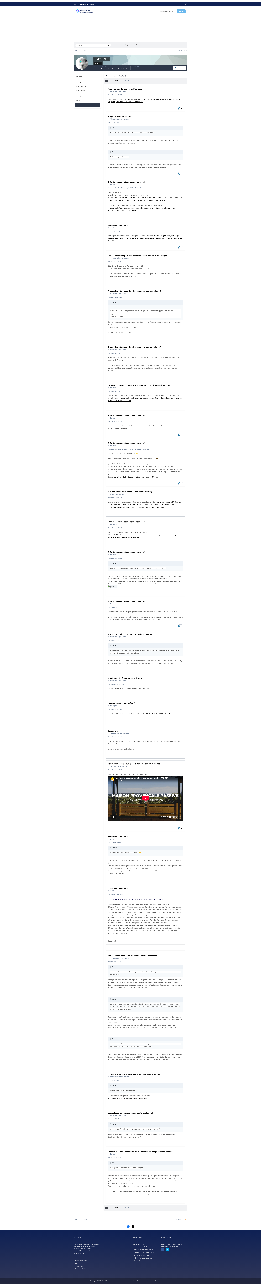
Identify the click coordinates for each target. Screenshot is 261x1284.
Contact (77, 1263)
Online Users (136, 45)
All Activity (125, 45)
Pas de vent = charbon (118, 225)
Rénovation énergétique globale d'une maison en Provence (134, 764)
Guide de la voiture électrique (142, 1258)
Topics (78, 100)
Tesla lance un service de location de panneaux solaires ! (133, 956)
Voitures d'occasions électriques (143, 1252)
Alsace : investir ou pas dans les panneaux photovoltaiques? (134, 291)
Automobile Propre (139, 1244)
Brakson (167, 1281)
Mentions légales (80, 1269)
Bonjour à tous (114, 731)
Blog (75, 4)
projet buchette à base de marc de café (125, 678)
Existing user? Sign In (166, 11)
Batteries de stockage (117, 494)
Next (116, 81)
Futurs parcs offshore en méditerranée (125, 89)
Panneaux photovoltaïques (119, 258)
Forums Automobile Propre (142, 1255)
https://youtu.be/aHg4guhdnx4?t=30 (157, 713)
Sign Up (181, 11)
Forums (91, 4)
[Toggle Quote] (111, 128)
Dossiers (83, 4)
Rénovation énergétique (118, 766)
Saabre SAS (145, 1281)
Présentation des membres (119, 119)
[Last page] (120, 81)
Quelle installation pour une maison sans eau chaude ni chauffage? (137, 256)
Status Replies (80, 90)
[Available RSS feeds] (185, 1219)
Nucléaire (113, 184)
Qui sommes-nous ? (81, 1260)
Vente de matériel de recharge (143, 1249)
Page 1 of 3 (128, 81)
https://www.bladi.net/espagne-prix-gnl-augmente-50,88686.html (137, 477)
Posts (78, 105)
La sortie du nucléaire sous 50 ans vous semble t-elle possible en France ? (141, 385)
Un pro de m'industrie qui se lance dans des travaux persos (134, 1074)
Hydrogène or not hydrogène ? (121, 703)
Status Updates (99, 45)
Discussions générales (117, 91)
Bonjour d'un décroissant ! (119, 116)
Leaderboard (147, 45)
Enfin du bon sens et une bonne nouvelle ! (126, 182)
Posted (115, 95)
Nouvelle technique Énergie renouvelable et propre (130, 634)
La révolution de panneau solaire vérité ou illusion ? (130, 1113)
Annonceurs (79, 1266)
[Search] (109, 45)
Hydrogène (113, 706)
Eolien (111, 228)
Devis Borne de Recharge (141, 1247)
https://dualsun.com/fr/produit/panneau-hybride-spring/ (127, 1098)
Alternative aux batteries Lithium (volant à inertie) (130, 492)
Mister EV (136, 1261)
